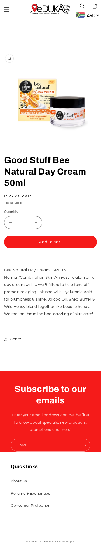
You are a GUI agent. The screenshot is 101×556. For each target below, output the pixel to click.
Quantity (11, 212)
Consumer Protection (30, 506)
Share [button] (15, 339)
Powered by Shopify (63, 541)
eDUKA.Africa (43, 541)
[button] (7, 9)
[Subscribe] (84, 445)
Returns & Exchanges (30, 493)
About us (19, 481)
